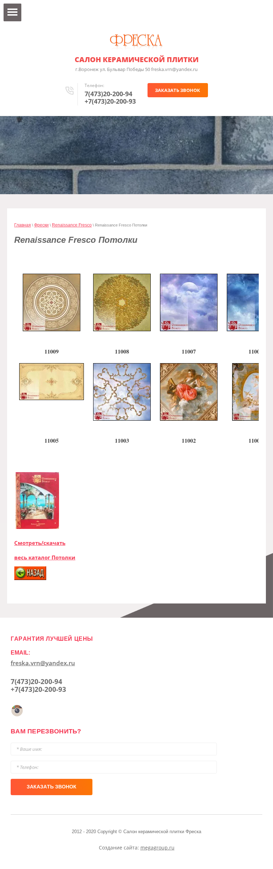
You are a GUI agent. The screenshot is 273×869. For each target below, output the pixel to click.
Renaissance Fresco (72, 225)
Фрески (41, 225)
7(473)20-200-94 (108, 93)
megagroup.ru (157, 847)
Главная (22, 225)
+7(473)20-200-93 (110, 101)
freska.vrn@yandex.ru (43, 663)
